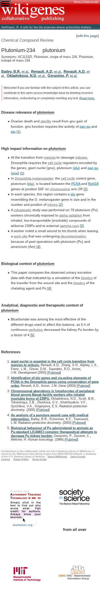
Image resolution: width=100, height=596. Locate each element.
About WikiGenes (57, 456)
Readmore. (87, 98)
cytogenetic (22, 210)
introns (52, 205)
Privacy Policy (21, 459)
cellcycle (68, 178)
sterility (46, 121)
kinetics (86, 278)
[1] (18, 132)
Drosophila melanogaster (34, 178)
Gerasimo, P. (58, 75)
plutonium (45, 112)
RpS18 (93, 184)
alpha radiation (70, 215)
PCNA (75, 184)
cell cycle (55, 163)
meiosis (50, 157)
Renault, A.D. (42, 71)
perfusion (36, 330)
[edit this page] (87, 36)
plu (13, 132)
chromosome (60, 189)
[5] (32, 335)
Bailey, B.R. (11, 71)
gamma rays (69, 226)
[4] (38, 247)
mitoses (81, 157)
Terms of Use (39, 459)
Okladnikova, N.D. (22, 75)
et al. (25, 71)
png (15, 173)
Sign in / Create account (86, 1)
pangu (85, 126)
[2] (85, 189)
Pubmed (54, 372)
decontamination (73, 236)
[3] (82, 226)
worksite (20, 236)
